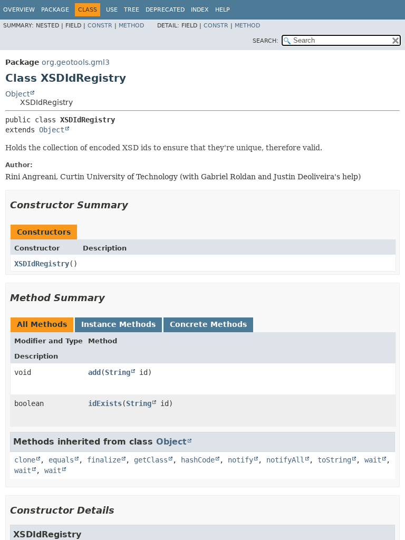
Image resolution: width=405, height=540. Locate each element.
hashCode (198, 460)
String (117, 372)
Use (112, 9)
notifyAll (285, 460)
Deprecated (165, 9)
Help (222, 9)
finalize (104, 460)
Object (17, 94)
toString (334, 460)
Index (200, 9)
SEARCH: (265, 40)
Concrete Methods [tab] (208, 324)
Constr (100, 25)
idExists (105, 403)
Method (131, 25)
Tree (131, 9)
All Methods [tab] (42, 324)
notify (240, 460)
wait (372, 460)
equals (61, 460)
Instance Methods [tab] (118, 324)
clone (24, 460)
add (94, 372)
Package (55, 9)
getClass (151, 460)
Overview (19, 9)
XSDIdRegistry (41, 263)
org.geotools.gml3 (76, 62)
